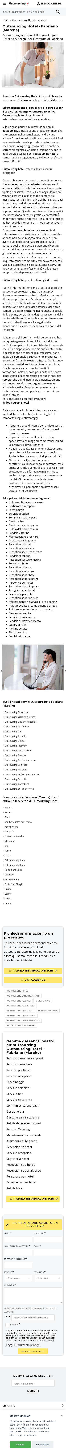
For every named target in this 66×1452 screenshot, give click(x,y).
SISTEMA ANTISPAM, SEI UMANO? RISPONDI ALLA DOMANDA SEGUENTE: (31, 1310)
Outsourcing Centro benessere (20, 760)
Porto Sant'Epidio (14, 869)
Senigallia (9, 831)
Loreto (8, 893)
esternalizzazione (47, 1010)
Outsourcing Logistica (16, 764)
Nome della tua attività (17, 1246)
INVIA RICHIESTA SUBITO (33, 1351)
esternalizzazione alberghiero (23, 1020)
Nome (7, 1233)
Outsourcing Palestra (15, 755)
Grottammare (12, 879)
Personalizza (42, 1444)
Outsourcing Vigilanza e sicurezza (22, 774)
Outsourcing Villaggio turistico (20, 716)
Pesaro (8, 812)
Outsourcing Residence (17, 712)
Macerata (10, 841)
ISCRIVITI (33, 1391)
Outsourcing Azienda (15, 736)
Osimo (8, 855)
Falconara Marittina (15, 860)
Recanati (9, 874)
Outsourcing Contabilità (17, 783)
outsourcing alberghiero (20, 1005)
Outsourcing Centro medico (19, 750)
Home (5, 20)
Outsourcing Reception (16, 779)
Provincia (40, 1272)
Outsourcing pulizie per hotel (19, 788)
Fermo (8, 850)
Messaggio (10, 1284)
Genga (8, 903)
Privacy (15, 1324)
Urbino (8, 888)
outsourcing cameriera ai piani (23, 995)
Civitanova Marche (14, 836)
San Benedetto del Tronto (18, 821)
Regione (9, 1272)
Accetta (20, 1444)
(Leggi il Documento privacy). (22, 1345)
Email (37, 1246)
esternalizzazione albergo (21, 1015)
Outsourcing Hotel (23, 20)
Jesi (6, 845)
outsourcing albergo (18, 1000)
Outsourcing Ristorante (17, 726)
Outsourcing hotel (17, 991)
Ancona (8, 807)
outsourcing (43, 1000)
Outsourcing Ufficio (15, 740)
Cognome (40, 1233)
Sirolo (8, 898)
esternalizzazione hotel (20, 1010)
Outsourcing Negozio (16, 745)
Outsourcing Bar (13, 731)
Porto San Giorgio (14, 884)
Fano (7, 817)
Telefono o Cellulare (15, 1259)
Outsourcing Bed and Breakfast (21, 721)
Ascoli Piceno (11, 826)
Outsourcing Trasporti (16, 769)
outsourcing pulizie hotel (21, 1025)
